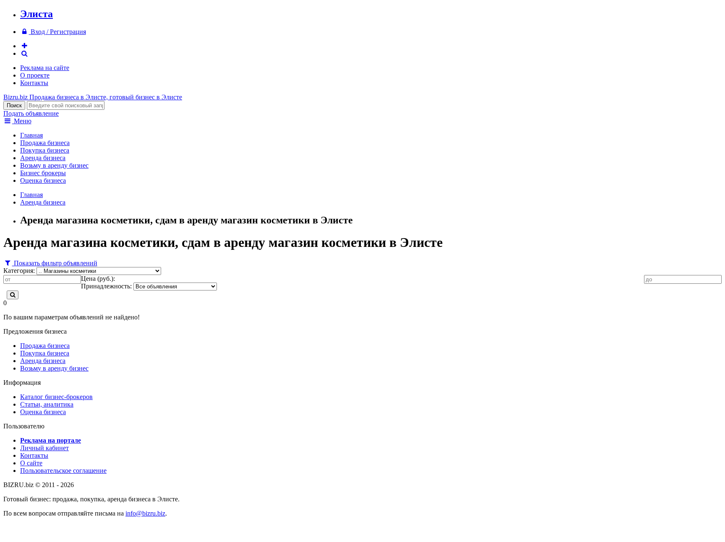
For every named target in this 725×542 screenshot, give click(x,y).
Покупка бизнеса (44, 150)
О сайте (31, 463)
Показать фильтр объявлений (54, 263)
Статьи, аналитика (46, 404)
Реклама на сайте (44, 67)
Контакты (34, 82)
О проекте (35, 75)
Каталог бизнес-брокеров (56, 396)
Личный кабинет (44, 447)
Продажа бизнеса (45, 142)
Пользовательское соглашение (63, 470)
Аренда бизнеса (42, 157)
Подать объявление (31, 113)
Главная (31, 135)
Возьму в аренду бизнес (54, 165)
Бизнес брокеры (43, 172)
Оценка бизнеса (43, 180)
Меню (21, 120)
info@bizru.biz (145, 513)
